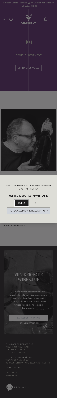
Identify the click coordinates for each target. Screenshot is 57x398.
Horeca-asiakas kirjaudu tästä (28, 211)
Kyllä (21, 203)
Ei (35, 203)
